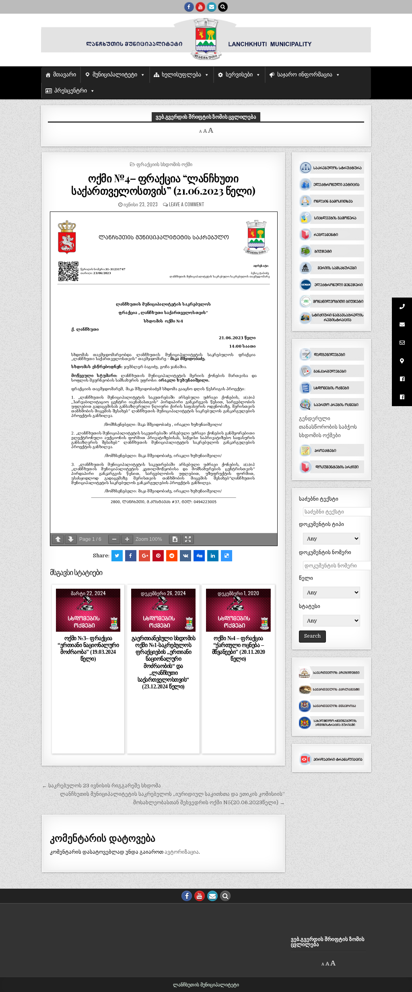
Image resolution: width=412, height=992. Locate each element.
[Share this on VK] (185, 555)
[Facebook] (189, 7)
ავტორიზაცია (182, 852)
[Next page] (71, 539)
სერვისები (239, 75)
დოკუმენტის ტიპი (321, 524)
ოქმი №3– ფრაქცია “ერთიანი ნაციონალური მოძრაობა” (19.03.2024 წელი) (88, 648)
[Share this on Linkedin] (212, 555)
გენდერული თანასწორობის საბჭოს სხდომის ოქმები (328, 426)
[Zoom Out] (114, 539)
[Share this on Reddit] (171, 555)
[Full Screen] (188, 539)
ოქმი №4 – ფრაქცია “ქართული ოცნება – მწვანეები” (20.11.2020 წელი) (238, 648)
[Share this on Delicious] (226, 555)
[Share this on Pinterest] (158, 555)
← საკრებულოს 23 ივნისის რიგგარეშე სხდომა (101, 786)
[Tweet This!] (117, 555)
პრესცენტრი (70, 91)
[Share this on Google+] (144, 555)
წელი (306, 578)
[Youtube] (200, 7)
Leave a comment (186, 204)
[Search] (223, 7)
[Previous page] (58, 539)
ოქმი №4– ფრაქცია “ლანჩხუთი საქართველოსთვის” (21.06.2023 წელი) (163, 184)
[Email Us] (211, 7)
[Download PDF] (175, 539)
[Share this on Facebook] (130, 555)
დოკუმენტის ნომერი (325, 552)
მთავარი (64, 75)
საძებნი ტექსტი (318, 499)
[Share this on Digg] (199, 555)
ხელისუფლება (181, 75)
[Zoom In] (127, 539)
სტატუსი (309, 606)
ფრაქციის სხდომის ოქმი (164, 163)
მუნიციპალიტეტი (115, 75)
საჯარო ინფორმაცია (304, 75)
